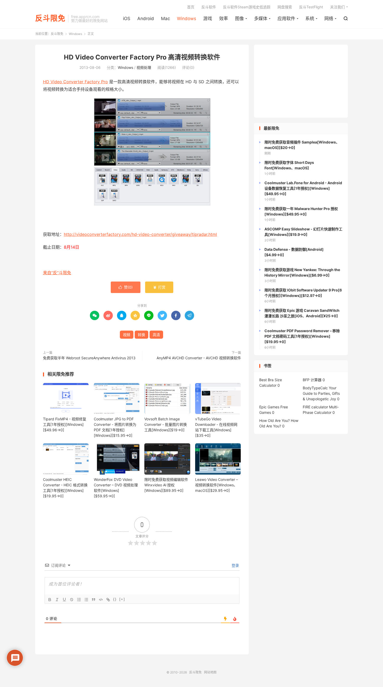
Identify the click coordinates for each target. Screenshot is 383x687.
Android (145, 18)
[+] (122, 599)
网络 (328, 18)
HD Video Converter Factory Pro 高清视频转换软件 (142, 57)
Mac (165, 18)
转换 (141, 334)
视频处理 (144, 67)
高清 (156, 334)
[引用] (93, 599)
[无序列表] (86, 599)
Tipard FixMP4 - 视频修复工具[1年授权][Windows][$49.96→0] (64, 424)
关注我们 (337, 7)
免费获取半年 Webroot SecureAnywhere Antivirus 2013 (89, 358)
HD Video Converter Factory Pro (75, 81)
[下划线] (64, 599)
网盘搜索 (284, 7)
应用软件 (286, 18)
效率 (223, 18)
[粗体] (49, 599)
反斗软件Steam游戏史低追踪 (246, 7)
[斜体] (57, 599)
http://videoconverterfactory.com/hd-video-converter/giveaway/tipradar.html (140, 234)
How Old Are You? (274, 420)
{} (115, 599)
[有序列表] (79, 599)
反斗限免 (50, 18)
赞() (126, 287)
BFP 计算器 (312, 380)
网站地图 (210, 672)
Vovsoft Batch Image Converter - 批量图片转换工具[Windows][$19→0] (165, 424)
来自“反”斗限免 (57, 272)
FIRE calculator (315, 407)
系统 (309, 18)
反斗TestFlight (311, 7)
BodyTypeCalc (315, 388)
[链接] (108, 599)
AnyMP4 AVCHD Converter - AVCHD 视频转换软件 (199, 358)
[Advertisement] (301, 81)
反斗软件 (208, 7)
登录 (235, 565)
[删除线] (71, 599)
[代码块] (100, 599)
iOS (126, 18)
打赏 (159, 287)
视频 (126, 334)
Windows (186, 18)
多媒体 (260, 18)
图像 (239, 18)
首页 (190, 7)
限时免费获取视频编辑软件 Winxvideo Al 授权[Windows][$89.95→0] (166, 485)
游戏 (207, 18)
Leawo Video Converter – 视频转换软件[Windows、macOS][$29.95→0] (216, 485)
